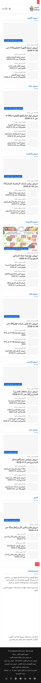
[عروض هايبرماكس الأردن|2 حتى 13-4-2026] (32, 537)
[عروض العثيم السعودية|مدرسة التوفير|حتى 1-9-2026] (32, 265)
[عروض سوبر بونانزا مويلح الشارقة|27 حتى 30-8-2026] (32, 193)
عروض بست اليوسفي (11, 664)
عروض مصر (33, 430)
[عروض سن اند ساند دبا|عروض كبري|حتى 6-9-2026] (32, 211)
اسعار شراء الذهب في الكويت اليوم (27, 670)
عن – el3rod (7, 670)
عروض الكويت (32, 18)
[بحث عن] (10, 9)
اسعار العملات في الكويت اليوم (20, 667)
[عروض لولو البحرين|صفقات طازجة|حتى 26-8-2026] (32, 410)
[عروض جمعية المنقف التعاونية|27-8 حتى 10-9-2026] (32, 75)
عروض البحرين (32, 362)
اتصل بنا (14, 670)
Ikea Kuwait (29, 651)
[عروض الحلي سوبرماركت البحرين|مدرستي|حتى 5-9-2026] (32, 419)
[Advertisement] (20, 615)
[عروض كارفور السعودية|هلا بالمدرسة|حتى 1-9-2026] (32, 283)
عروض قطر (33, 294)
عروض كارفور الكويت (23, 654)
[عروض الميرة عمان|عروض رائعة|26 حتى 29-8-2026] (32, 143)
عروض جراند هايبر (9, 660)
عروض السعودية (32, 222)
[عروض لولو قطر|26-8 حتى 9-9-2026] (32, 333)
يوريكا (14, 654)
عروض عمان (33, 86)
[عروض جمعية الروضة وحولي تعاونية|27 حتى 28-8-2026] (32, 57)
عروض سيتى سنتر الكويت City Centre (26, 660)
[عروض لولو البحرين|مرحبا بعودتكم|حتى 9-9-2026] (32, 401)
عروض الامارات (32, 154)
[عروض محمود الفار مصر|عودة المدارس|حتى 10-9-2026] (32, 478)
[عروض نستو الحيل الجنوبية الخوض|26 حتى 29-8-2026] (32, 125)
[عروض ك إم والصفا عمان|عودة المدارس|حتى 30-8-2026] (32, 134)
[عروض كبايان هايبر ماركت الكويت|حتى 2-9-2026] (32, 66)
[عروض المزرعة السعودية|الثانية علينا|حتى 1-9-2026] (32, 274)
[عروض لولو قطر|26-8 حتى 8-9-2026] (32, 342)
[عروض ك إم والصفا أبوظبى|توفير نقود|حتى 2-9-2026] (32, 202)
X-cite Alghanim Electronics (16, 651)
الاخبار (35, 498)
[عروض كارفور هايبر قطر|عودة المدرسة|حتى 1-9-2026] (32, 351)
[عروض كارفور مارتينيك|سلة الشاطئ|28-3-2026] (32, 546)
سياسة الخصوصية (20, 673)
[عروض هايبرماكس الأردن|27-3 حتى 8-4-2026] (32, 555)
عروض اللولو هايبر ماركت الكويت (27, 664)
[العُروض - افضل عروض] (34, 9)
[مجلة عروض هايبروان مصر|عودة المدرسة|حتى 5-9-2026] (32, 469)
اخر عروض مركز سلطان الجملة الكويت (20, 657)
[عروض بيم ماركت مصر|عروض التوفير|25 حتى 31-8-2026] (32, 487)
